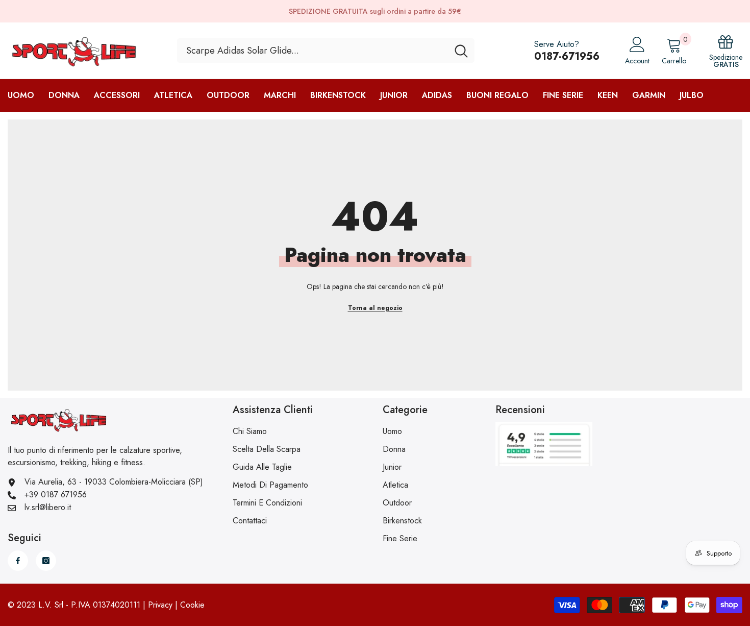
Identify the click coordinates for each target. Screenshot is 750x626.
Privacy (160, 605)
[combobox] (312, 50)
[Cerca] (325, 50)
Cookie (192, 605)
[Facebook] (18, 560)
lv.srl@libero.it (47, 507)
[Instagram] (46, 560)
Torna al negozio (375, 307)
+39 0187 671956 (55, 494)
